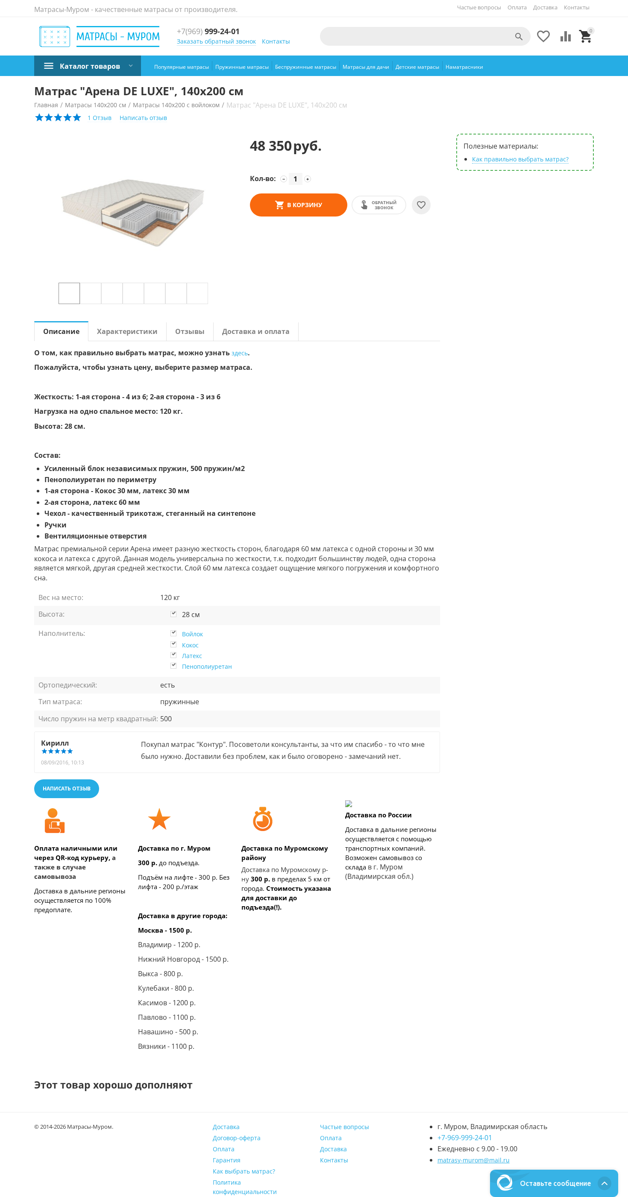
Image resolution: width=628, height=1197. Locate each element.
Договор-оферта (237, 1138)
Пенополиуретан (207, 666)
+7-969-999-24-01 (464, 1137)
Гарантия (227, 1160)
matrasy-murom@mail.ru (473, 1160)
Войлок (192, 634)
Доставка (545, 7)
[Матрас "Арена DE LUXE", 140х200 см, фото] (133, 208)
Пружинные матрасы (242, 66)
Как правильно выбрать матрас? (520, 159)
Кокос (190, 645)
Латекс (192, 656)
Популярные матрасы (181, 66)
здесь (240, 353)
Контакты (577, 7)
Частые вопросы (479, 7)
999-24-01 (208, 31)
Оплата (517, 7)
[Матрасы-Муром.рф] (99, 37)
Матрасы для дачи (366, 66)
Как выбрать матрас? (244, 1171)
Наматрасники (464, 66)
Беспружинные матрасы (305, 66)
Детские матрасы (417, 66)
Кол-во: (263, 178)
